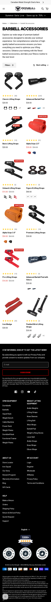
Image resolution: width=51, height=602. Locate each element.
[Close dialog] (48, 290)
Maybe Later (13, 316)
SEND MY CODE (13, 312)
